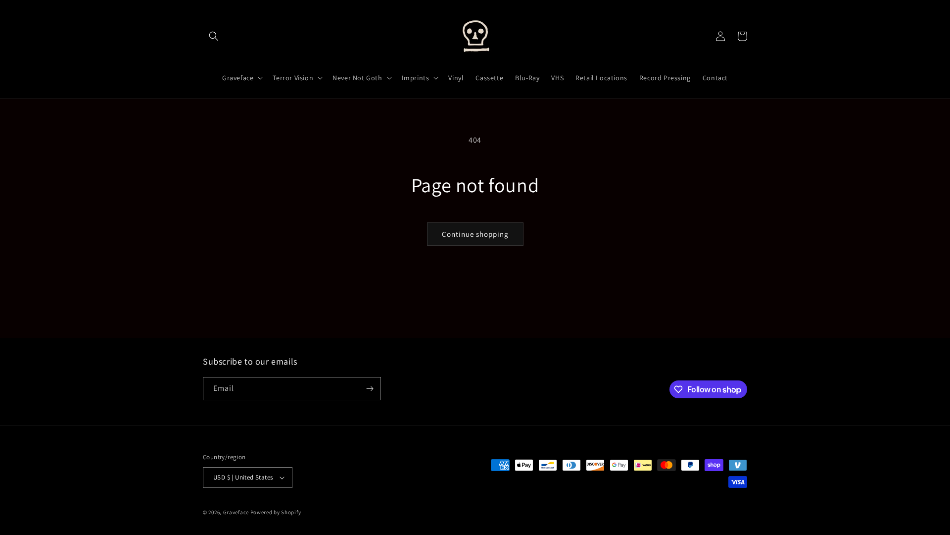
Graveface (236, 512)
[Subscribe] (369, 388)
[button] (214, 36)
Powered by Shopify (275, 512)
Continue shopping (475, 234)
